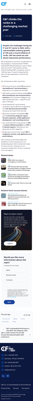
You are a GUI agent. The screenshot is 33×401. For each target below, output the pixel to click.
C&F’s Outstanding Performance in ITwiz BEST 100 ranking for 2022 (17, 330)
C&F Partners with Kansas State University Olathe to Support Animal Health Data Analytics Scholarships (19, 168)
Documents (25, 388)
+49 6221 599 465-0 (17, 359)
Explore (10, 243)
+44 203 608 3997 (13, 362)
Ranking (14, 321)
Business (23, 319)
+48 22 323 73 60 (15, 366)
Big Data (15, 319)
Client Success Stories (13, 193)
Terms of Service (14, 396)
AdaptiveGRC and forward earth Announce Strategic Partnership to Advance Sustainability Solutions (19, 176)
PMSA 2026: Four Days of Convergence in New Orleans (17, 161)
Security (16, 388)
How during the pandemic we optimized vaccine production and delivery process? (18, 197)
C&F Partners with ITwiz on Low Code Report (19, 184)
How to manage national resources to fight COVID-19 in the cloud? (20, 204)
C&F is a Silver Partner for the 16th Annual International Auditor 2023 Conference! (12, 335)
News (9, 158)
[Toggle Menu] (30, 4)
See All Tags (26, 315)
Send (9, 302)
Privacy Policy (13, 297)
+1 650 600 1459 (12, 355)
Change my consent (5, 398)
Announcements (6, 319)
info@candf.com (10, 370)
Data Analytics (5, 321)
